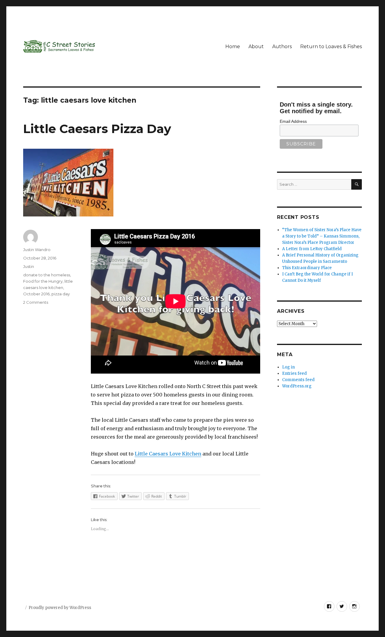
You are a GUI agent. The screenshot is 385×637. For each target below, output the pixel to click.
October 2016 (36, 293)
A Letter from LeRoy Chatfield (312, 248)
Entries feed (294, 373)
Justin (28, 266)
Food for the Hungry (43, 281)
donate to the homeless (46, 274)
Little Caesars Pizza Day (97, 128)
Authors (282, 46)
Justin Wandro (37, 249)
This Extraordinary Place (307, 267)
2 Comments (35, 302)
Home (232, 46)
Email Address (293, 121)
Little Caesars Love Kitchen (168, 454)
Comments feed (298, 379)
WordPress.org (297, 386)
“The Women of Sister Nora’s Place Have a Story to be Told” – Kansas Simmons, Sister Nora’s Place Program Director (322, 236)
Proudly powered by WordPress (60, 607)
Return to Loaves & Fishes (331, 46)
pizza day (60, 293)
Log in (288, 367)
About (256, 46)
